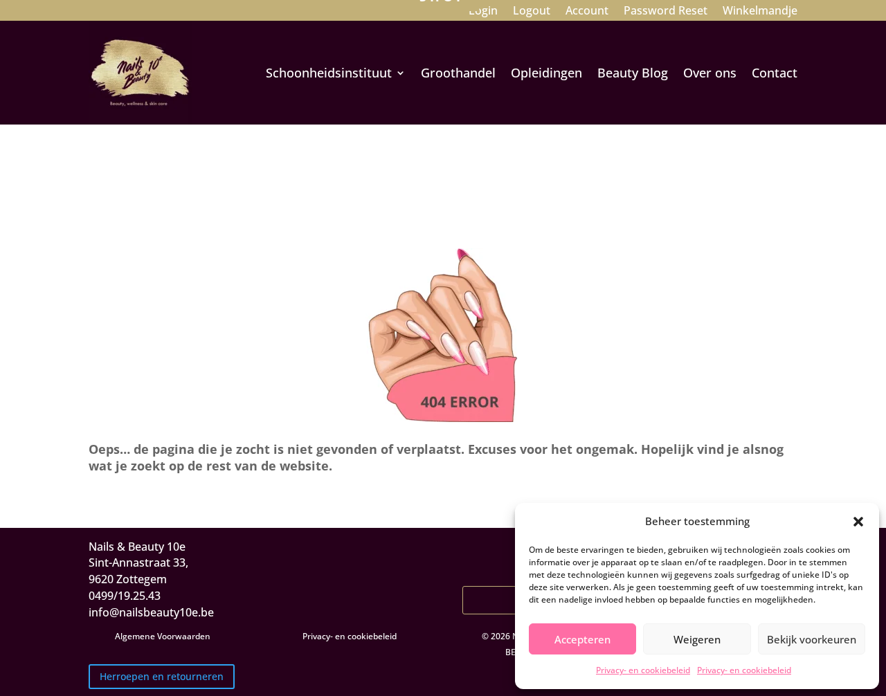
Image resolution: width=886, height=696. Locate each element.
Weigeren (697, 639)
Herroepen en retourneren (162, 676)
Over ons (709, 72)
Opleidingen (546, 72)
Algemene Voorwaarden (162, 636)
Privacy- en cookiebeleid (643, 670)
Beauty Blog (632, 72)
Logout (531, 12)
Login (483, 12)
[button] (858, 522)
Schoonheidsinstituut (329, 72)
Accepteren (582, 639)
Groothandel (458, 72)
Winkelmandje (760, 12)
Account (587, 12)
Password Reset (665, 12)
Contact (774, 72)
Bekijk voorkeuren (811, 639)
